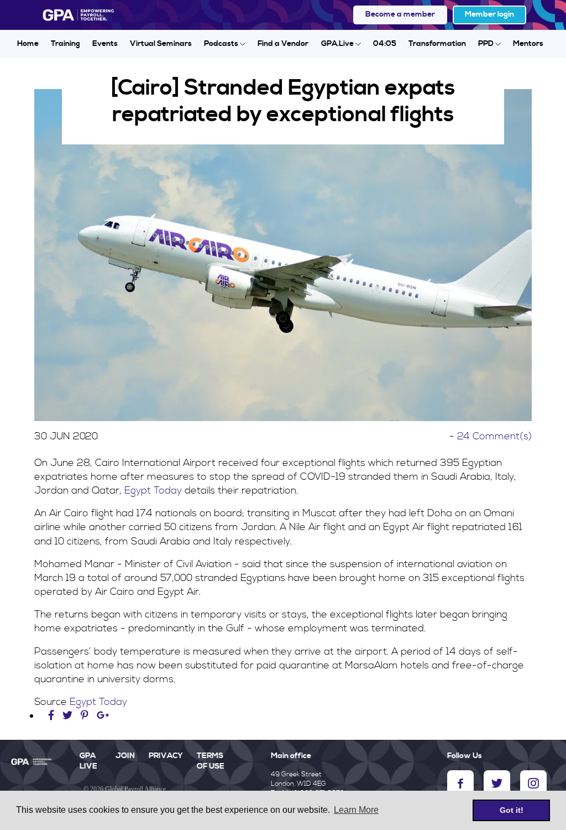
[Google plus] (103, 715)
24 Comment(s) (494, 436)
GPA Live (88, 761)
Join (125, 756)
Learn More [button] (356, 810)
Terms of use (210, 761)
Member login (489, 14)
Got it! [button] (511, 810)
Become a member (400, 14)
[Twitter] (68, 715)
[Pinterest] (84, 715)
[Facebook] (52, 715)
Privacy (166, 756)
